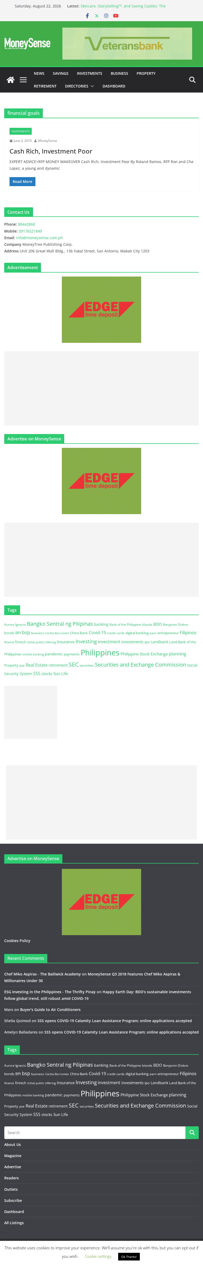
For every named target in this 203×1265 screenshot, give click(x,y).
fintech (20, 642)
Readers (11, 1177)
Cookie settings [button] (98, 1256)
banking (101, 624)
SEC (74, 664)
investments (132, 641)
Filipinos (188, 632)
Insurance (66, 641)
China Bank (79, 633)
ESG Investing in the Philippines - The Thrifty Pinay (50, 991)
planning (177, 654)
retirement (58, 665)
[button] (91, 86)
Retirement (45, 86)
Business (119, 73)
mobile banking (33, 654)
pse (22, 665)
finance (9, 642)
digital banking (137, 633)
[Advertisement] (101, 388)
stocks (46, 673)
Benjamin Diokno (175, 624)
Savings (60, 73)
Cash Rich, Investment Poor (51, 151)
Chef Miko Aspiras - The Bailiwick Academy (42, 974)
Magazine (12, 1155)
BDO (157, 624)
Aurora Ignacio (15, 624)
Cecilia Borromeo (57, 633)
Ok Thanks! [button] (129, 1257)
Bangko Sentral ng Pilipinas (60, 623)
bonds (9, 633)
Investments (89, 73)
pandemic (54, 653)
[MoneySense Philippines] (10, 79)
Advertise (12, 1166)
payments (72, 654)
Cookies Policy (17, 940)
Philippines (100, 652)
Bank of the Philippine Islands (130, 624)
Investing (86, 641)
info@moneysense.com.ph (39, 237)
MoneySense (47, 140)
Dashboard (114, 86)
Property (146, 73)
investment (109, 642)
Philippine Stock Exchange (144, 653)
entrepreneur (168, 633)
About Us (12, 1144)
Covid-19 (97, 633)
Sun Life (60, 673)
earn (153, 633)
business (37, 633)
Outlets (11, 1189)
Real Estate (37, 665)
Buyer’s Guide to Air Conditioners (50, 1009)
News (39, 73)
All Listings (14, 1222)
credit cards (115, 633)
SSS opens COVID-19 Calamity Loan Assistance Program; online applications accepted (115, 1020)
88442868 (26, 224)
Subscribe (13, 1200)
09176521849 (30, 231)
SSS (36, 673)
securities (87, 665)
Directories (76, 86)
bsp (26, 632)
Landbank (159, 641)
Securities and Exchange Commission (140, 664)
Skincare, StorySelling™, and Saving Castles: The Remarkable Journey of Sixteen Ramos (123, 8)
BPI (18, 632)
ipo (147, 642)
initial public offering (41, 642)
